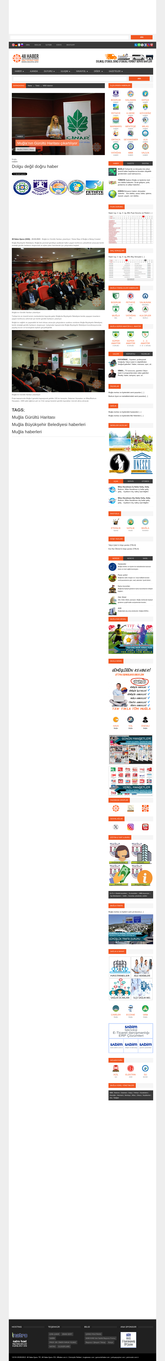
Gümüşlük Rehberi (75, 1357)
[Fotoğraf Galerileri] (112, 362)
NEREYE (130, 558)
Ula (111, 1098)
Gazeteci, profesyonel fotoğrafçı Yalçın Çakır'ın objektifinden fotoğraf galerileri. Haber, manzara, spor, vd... (135, 362)
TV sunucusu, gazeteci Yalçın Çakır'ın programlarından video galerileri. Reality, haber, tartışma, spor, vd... (133, 373)
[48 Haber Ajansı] (130, 688)
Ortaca (139, 1095)
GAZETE (130, 163)
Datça (130, 1093)
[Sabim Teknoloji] (130, 1038)
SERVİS (131, 481)
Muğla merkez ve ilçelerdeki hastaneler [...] (124, 412)
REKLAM (38, 45)
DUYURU (48, 71)
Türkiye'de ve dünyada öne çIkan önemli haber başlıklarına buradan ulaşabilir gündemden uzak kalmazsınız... (134, 171)
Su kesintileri (133, 893)
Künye (110, 1342)
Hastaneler (122, 564)
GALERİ (116, 354)
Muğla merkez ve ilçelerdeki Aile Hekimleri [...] (125, 416)
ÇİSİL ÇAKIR (54, 1334)
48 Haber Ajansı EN (49, 1357)
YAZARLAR (145, 354)
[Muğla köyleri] (142, 441)
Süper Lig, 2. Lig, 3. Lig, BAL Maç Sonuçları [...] (126, 257)
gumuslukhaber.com (103, 1357)
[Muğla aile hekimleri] (142, 967)
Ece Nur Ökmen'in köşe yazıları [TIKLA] (123, 549)
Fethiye (136, 1093)
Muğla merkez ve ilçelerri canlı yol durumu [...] (126, 912)
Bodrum (116, 1093)
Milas (133, 1095)
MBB (111, 1093)
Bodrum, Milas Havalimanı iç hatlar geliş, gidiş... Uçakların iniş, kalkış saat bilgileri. (133, 489)
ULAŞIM (64, 71)
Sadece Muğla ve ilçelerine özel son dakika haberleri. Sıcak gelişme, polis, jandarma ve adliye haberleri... (134, 182)
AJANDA (34, 71)
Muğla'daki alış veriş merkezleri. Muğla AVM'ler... (133, 611)
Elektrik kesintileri (121, 893)
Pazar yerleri (123, 575)
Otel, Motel (122, 597)
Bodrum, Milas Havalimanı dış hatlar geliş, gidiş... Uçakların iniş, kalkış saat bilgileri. (134, 500)
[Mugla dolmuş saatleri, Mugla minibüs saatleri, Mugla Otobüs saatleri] (124, 58)
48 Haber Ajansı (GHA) (21, 239)
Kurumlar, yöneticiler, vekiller (137, 896)
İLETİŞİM (49, 45)
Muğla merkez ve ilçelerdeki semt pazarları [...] (126, 392)
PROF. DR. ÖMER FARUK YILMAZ (63, 1342)
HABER (18, 71)
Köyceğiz (113, 1095)
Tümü (37, 86)
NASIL (145, 558)
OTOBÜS (145, 481)
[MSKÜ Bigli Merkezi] (142, 875)
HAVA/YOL (81, 71)
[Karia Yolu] (120, 463)
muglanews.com (89, 1357)
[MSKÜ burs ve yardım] (120, 875)
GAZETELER (115, 71)
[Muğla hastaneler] (120, 967)
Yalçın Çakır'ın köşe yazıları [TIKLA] (122, 545)
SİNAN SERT (67, 1334)
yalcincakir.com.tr (132, 1357)
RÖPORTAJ (130, 354)
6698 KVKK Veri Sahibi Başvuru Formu (100, 1338)
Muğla (116, 728)
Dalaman (124, 1093)
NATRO (52, 1346)
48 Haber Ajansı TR (34, 1357)
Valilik (125, 896)
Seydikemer (147, 1095)
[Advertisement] (81, 17)
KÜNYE (59, 45)
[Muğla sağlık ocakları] (120, 989)
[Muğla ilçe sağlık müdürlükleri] (142, 989)
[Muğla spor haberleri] (130, 639)
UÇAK (116, 481)
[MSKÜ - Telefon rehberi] (120, 853)
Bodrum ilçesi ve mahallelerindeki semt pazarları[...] (128, 396)
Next (150, 749)
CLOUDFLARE (64, 1346)
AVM (119, 608)
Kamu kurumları (124, 586)
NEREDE (115, 558)
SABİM (52, 1338)
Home (30, 86)
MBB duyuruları (144, 893)
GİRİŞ (28, 45)
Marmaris (120, 1095)
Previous (111, 749)
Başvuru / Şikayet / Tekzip (95, 1342)
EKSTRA (145, 163)
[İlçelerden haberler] (58, 188)
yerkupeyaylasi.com (118, 1357)
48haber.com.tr (62, 1357)
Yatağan (116, 1098)
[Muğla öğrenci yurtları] (142, 853)
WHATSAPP (70, 45)
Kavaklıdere (144, 1093)
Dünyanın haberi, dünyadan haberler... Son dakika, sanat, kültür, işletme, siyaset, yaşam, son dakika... (135, 193)
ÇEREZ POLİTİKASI (93, 1334)
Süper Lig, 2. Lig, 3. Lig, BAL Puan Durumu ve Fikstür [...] (130, 213)
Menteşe (127, 1095)
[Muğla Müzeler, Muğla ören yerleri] (142, 463)
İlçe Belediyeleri (115, 896)
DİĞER (97, 71)
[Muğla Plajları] (120, 441)
